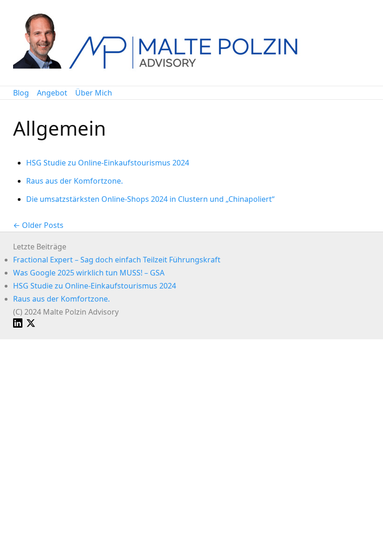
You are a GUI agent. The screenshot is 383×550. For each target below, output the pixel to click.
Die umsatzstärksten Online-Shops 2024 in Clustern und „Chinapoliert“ (150, 199)
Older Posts (43, 225)
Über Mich (93, 93)
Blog (21, 93)
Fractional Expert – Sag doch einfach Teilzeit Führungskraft (116, 259)
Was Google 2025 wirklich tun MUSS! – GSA (88, 273)
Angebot (52, 93)
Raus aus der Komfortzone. (74, 181)
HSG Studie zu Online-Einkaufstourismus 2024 (107, 163)
